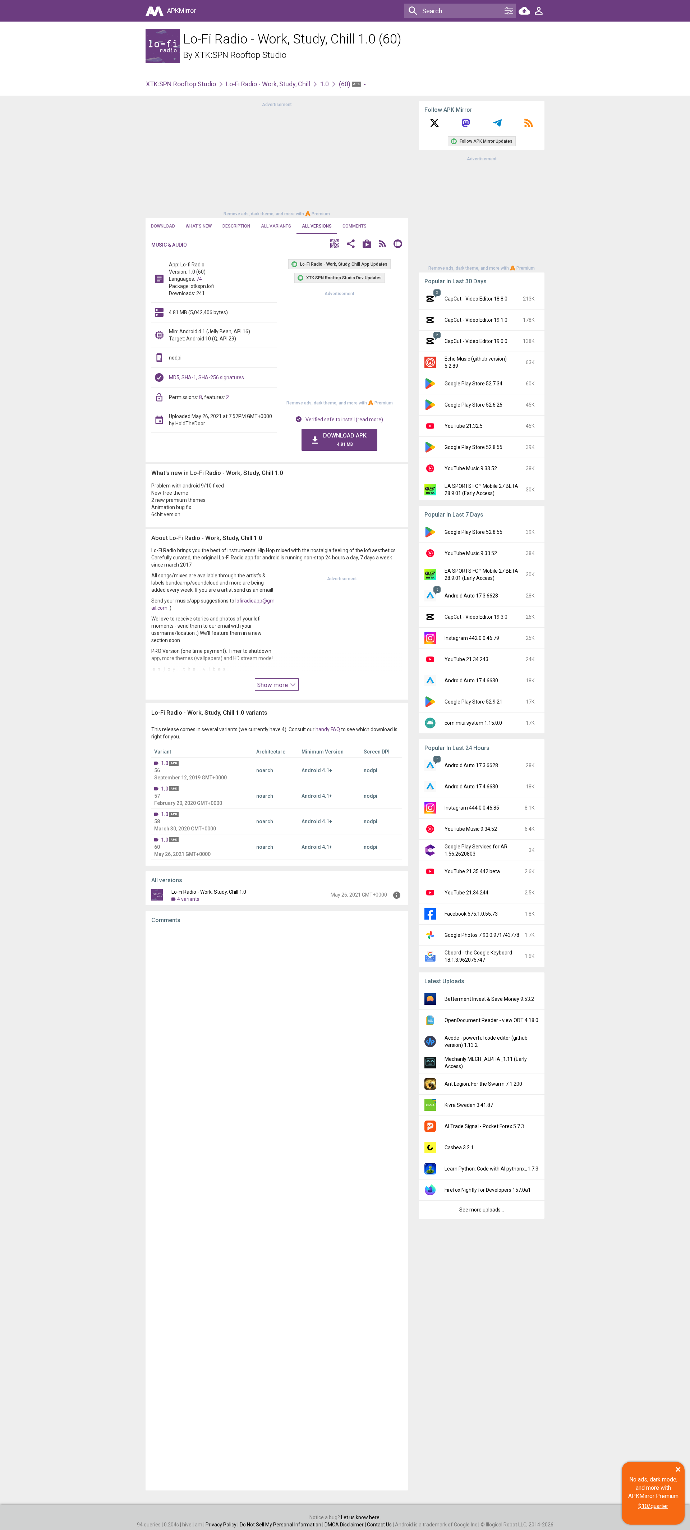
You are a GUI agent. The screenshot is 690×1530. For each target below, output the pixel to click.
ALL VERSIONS (317, 226)
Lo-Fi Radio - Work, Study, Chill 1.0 (208, 892)
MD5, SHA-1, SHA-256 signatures (206, 377)
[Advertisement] (277, 158)
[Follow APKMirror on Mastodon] (465, 125)
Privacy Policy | (223, 1524)
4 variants (188, 899)
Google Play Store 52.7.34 (473, 383)
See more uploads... (481, 1210)
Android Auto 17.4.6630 (471, 680)
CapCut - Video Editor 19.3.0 (476, 617)
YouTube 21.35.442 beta (472, 871)
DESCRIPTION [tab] (236, 226)
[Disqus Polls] (276, 1020)
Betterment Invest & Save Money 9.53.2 (489, 999)
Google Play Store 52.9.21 (473, 702)
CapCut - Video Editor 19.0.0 (476, 341)
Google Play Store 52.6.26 (473, 405)
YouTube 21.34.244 (466, 892)
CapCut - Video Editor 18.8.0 (476, 299)
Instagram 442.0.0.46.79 (472, 638)
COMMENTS (354, 226)
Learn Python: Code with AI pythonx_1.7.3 (491, 1169)
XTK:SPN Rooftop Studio (240, 55)
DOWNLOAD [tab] (163, 226)
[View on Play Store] (367, 244)
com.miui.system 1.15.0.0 (473, 723)
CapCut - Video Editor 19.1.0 (476, 320)
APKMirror (181, 10)
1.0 (324, 84)
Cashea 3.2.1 (459, 1147)
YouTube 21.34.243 (466, 659)
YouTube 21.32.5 (464, 426)
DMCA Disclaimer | (346, 1524)
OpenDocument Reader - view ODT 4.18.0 (491, 1020)
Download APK (345, 439)
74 (199, 279)
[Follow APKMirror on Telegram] (497, 125)
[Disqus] (276, 1207)
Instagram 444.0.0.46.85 (472, 808)
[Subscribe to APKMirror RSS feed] (528, 125)
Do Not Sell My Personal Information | (282, 1524)
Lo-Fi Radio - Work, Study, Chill (268, 84)
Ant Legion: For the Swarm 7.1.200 (483, 1084)
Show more (273, 684)
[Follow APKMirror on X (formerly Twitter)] (434, 125)
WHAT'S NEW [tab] (199, 226)
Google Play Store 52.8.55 (473, 447)
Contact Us (379, 1524)
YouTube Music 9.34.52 (471, 829)
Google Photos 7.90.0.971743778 (482, 935)
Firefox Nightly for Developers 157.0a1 (488, 1190)
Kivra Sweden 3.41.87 (469, 1105)
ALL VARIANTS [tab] (276, 226)
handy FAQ (328, 729)
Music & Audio (169, 245)
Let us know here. (361, 1517)
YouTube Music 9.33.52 (471, 468)
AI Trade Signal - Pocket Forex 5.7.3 (484, 1126)
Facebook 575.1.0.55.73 (471, 914)
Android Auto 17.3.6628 (471, 596)
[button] (334, 244)
